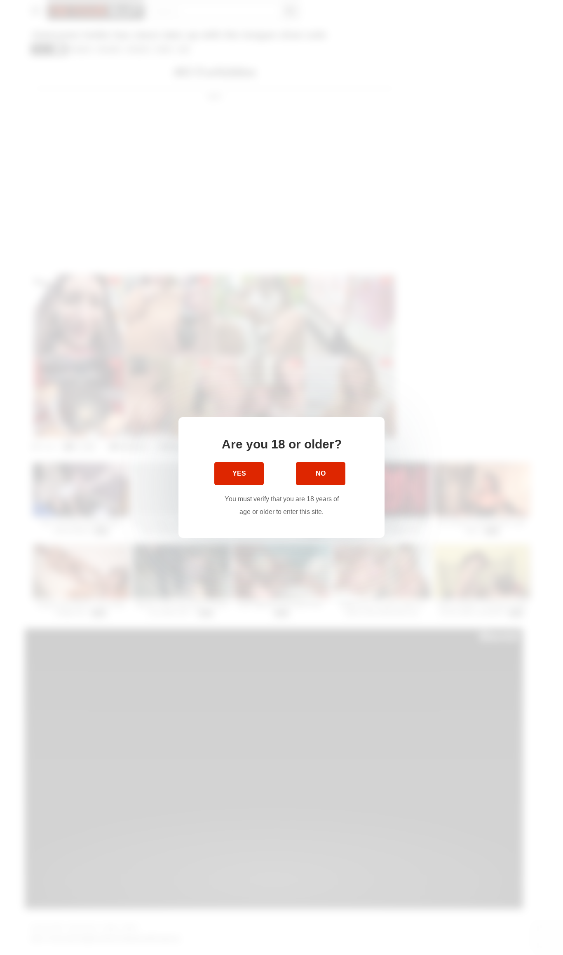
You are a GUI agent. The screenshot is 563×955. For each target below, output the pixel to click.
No (321, 473)
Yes (239, 473)
